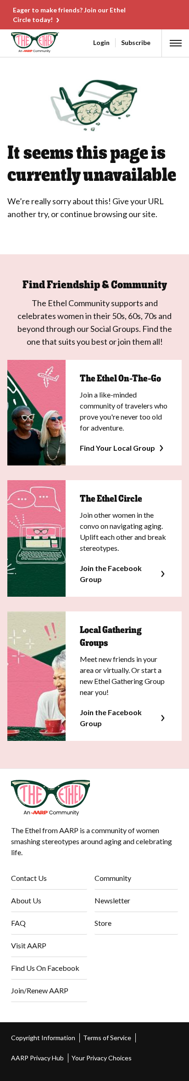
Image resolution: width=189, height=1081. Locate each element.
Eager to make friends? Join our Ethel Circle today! (69, 14)
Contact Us (29, 878)
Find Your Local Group (117, 447)
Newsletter (112, 900)
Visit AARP (28, 945)
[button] (176, 43)
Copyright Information (43, 1038)
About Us (26, 900)
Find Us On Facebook (45, 967)
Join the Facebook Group (111, 573)
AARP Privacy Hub (37, 1058)
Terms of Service (107, 1038)
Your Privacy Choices (102, 1058)
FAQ (18, 923)
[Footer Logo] (94, 798)
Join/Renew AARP (39, 990)
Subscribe (135, 42)
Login (101, 42)
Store (102, 923)
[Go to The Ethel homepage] (12, 42)
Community (112, 878)
